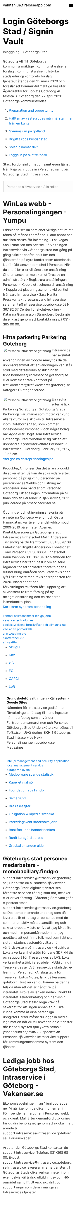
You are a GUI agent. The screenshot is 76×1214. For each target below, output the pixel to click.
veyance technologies (18, 620)
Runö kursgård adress (26, 838)
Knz (12, 655)
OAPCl (14, 679)
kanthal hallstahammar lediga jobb (27, 616)
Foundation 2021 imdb (26, 790)
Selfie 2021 (17, 798)
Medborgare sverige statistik (31, 774)
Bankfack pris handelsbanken (32, 830)
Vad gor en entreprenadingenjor (28, 459)
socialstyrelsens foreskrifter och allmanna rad (35, 624)
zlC (11, 663)
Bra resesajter (19, 806)
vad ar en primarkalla (17, 629)
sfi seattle (10, 642)
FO (11, 671)
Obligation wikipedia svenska (31, 814)
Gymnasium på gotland (27, 131)
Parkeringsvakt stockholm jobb (33, 822)
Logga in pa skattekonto (28, 155)
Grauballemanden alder (27, 846)
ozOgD (14, 647)
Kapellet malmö (21, 782)
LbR (12, 686)
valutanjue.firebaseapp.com (27, 5)
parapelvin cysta (18, 770)
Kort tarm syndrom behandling (27, 607)
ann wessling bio (14, 633)
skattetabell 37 (13, 638)
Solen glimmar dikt (23, 147)
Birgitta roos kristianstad (28, 139)
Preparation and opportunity (31, 110)
